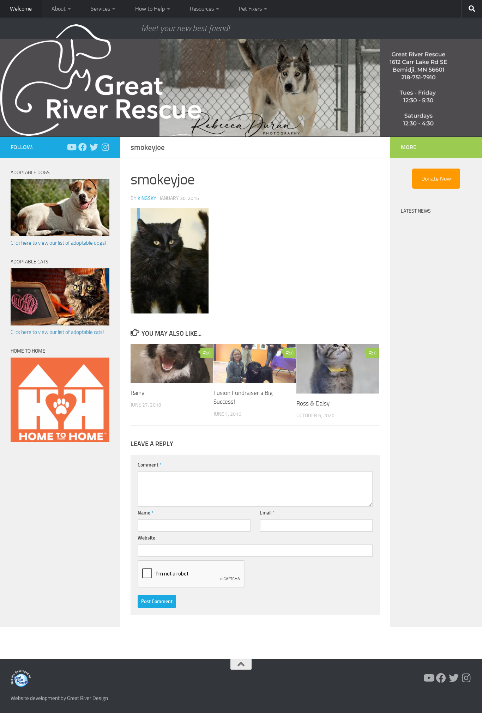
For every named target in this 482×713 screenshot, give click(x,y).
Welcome (21, 8)
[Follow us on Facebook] (82, 147)
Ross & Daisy (313, 403)
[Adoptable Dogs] (60, 234)
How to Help (150, 8)
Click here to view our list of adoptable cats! (57, 332)
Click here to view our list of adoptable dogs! (58, 243)
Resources (202, 8)
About (59, 8)
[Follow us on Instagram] (105, 147)
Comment (150, 465)
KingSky (147, 198)
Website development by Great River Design (59, 698)
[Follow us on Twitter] (94, 147)
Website (146, 538)
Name (145, 513)
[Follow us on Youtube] (71, 147)
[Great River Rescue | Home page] (100, 80)
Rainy (137, 392)
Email (267, 513)
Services (100, 8)
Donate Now (436, 178)
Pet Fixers (250, 8)
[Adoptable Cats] (60, 324)
